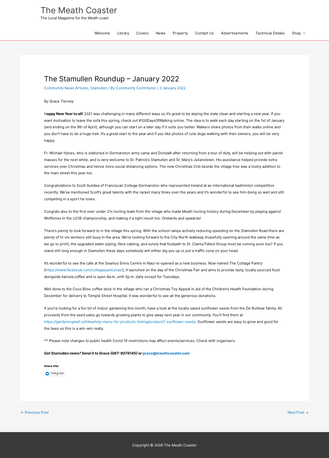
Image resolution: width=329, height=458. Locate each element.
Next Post (298, 412)
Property (180, 33)
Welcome (102, 33)
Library (123, 33)
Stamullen (98, 88)
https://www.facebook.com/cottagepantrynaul (84, 270)
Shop (296, 33)
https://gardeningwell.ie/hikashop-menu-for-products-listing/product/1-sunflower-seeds (120, 321)
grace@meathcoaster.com (166, 353)
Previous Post (34, 412)
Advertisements (234, 33)
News (160, 33)
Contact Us (204, 33)
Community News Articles (66, 88)
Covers (142, 33)
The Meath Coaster (78, 10)
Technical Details (270, 33)
